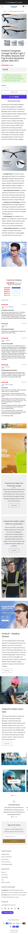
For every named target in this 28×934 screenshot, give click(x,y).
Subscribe (14, 480)
